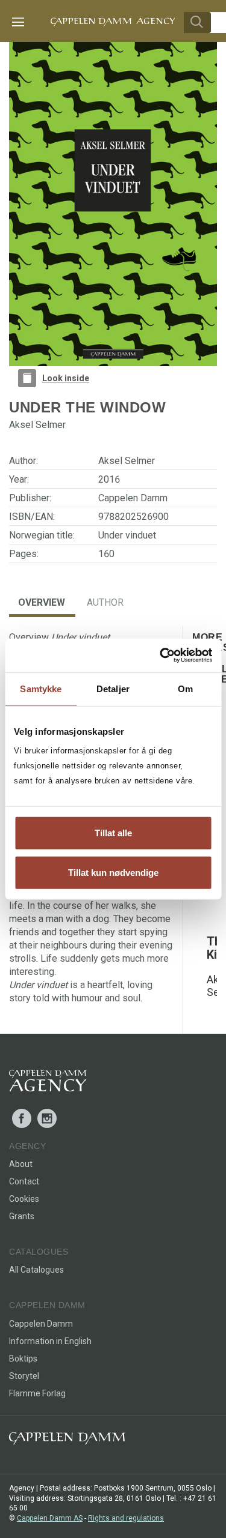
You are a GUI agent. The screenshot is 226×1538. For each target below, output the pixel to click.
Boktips (23, 1358)
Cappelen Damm (133, 498)
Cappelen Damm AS (50, 1518)
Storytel (24, 1376)
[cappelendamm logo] (67, 1441)
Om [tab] (185, 688)
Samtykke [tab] (40, 688)
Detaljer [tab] (113, 688)
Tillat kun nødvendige (113, 872)
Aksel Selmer (126, 460)
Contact (24, 1181)
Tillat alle (113, 833)
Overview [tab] (41, 602)
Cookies (24, 1199)
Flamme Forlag (37, 1393)
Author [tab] (105, 602)
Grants (21, 1216)
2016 (109, 479)
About (21, 1164)
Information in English (50, 1341)
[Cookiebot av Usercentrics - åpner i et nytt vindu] (161, 655)
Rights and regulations (126, 1518)
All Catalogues (36, 1269)
